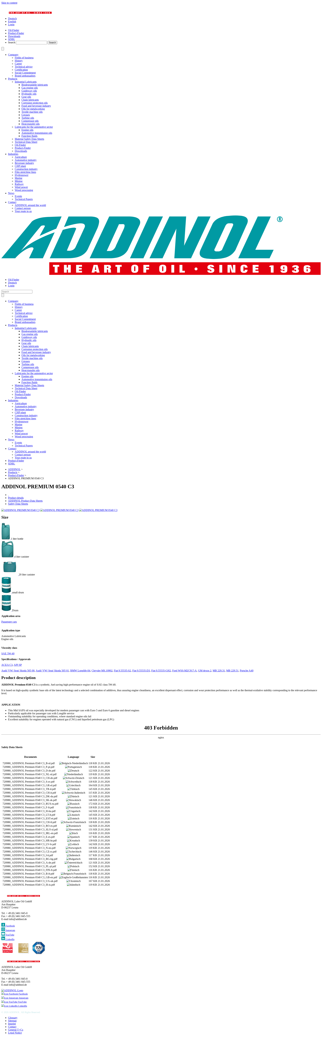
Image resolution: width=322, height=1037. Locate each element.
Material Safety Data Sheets (29, 139)
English (12, 21)
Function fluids (29, 135)
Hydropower (21, 175)
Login (11, 24)
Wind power (21, 187)
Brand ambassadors (25, 75)
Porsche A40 (246, 670)
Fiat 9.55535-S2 (122, 670)
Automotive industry (26, 160)
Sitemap (12, 1020)
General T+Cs (15, 1029)
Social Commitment (25, 72)
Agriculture (21, 157)
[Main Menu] (2, 49)
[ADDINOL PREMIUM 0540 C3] (20, 510)
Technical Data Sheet (26, 142)
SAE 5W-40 (7, 653)
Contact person (23, 208)
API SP (18, 664)
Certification (21, 69)
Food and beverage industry (36, 105)
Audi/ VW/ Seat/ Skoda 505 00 (18, 670)
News (11, 193)
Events (18, 196)
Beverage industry (24, 163)
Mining (18, 181)
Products (12, 78)
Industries (13, 154)
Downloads (21, 151)
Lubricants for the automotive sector (34, 126)
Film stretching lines (25, 172)
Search (11, 42)
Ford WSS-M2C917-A (184, 670)
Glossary (12, 1017)
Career (18, 63)
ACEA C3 (7, 664)
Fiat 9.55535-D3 (141, 670)
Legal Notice (15, 1032)
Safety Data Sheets (18, 503)
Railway (19, 184)
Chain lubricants (30, 99)
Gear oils (26, 96)
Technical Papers (24, 199)
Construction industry (26, 169)
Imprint (12, 1023)
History (19, 60)
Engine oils (27, 129)
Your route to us (23, 211)
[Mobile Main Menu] (2, 295)
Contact (12, 202)
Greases (25, 114)
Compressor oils (30, 120)
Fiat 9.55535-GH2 (161, 670)
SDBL (11, 463)
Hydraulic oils (28, 93)
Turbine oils (27, 117)
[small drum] (6, 592)
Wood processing (24, 190)
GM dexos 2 (204, 670)
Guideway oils (29, 90)
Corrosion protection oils (34, 102)
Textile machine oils (32, 111)
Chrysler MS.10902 (102, 670)
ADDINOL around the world (30, 205)
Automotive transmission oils (36, 132)
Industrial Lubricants (26, 81)
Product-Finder (23, 148)
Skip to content (9, 2)
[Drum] (6, 610)
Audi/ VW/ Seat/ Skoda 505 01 (52, 670)
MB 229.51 (232, 670)
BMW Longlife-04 (80, 670)
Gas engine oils (29, 87)
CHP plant (20, 166)
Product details (16, 497)
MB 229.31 (219, 670)
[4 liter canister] (7, 556)
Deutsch (12, 18)
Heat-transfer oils (30, 123)
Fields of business (24, 57)
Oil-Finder (20, 145)
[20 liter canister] (10, 574)
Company (13, 54)
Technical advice (24, 66)
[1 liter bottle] (6, 538)
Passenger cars (9, 621)
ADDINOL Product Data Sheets (25, 500)
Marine (18, 178)
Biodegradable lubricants (34, 84)
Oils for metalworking (33, 108)
